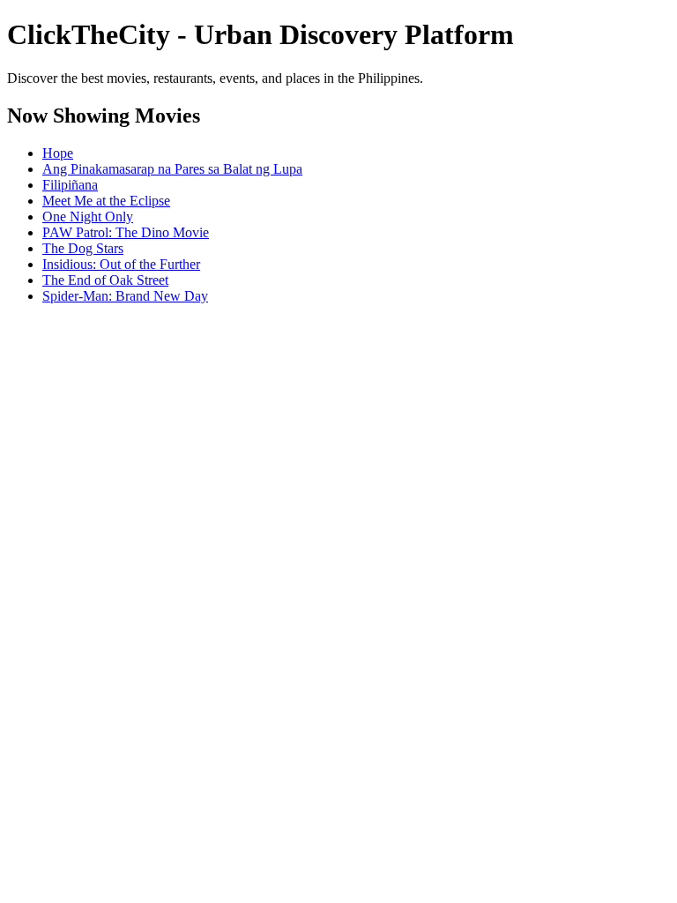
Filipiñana (70, 184)
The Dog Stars (82, 248)
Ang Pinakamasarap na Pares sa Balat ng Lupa (172, 168)
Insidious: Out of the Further (121, 264)
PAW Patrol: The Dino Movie (125, 232)
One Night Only (87, 216)
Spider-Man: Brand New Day (125, 295)
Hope (57, 153)
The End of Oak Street (105, 279)
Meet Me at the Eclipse (106, 200)
